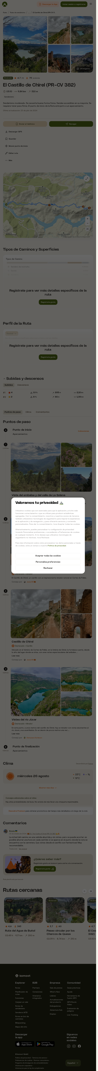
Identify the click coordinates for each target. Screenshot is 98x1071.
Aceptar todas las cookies (48, 555)
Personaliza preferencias (48, 561)
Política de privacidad (57, 545)
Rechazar (48, 568)
